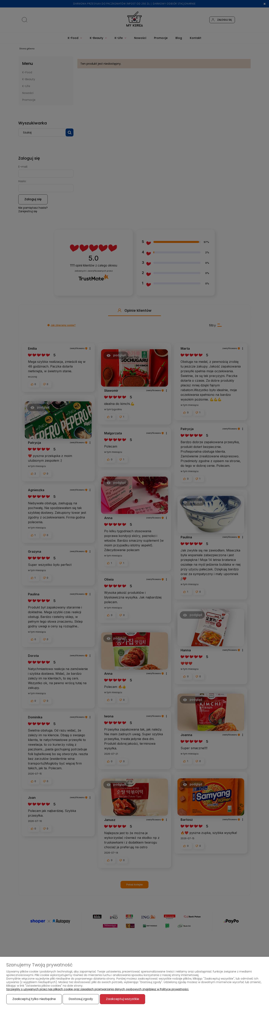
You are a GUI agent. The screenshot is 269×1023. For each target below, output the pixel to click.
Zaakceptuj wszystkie (122, 999)
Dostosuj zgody (81, 999)
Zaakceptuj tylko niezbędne (34, 999)
